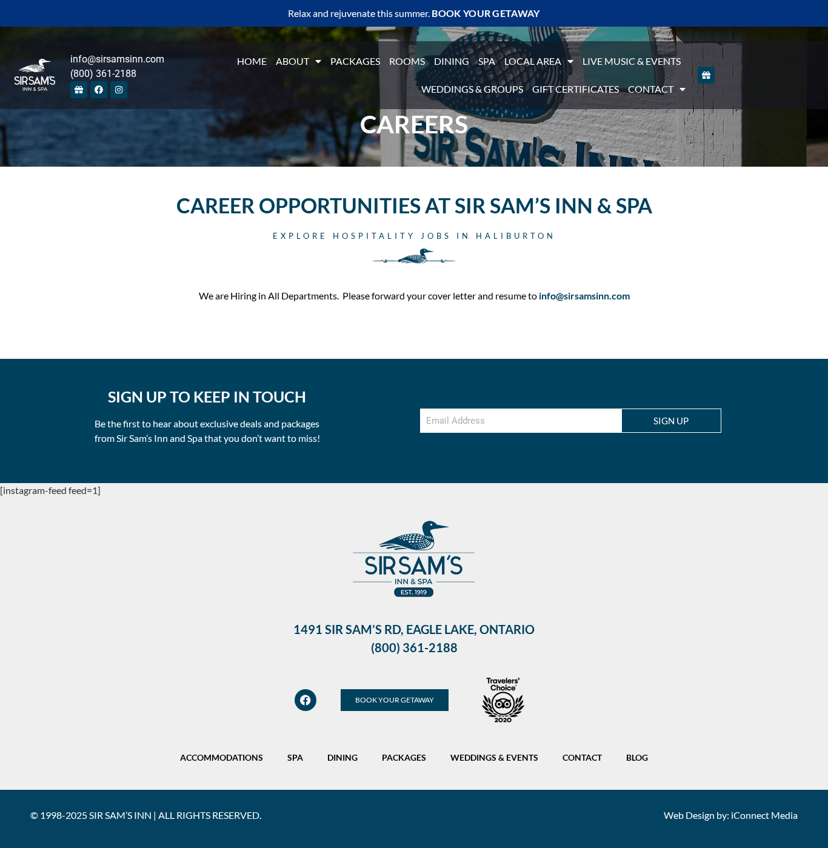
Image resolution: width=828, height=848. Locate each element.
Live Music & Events (632, 61)
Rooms (407, 61)
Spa (486, 61)
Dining (451, 61)
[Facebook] (98, 89)
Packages (355, 61)
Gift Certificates (575, 89)
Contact (650, 89)
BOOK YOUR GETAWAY (485, 13)
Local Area (532, 61)
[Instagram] (118, 89)
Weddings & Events (494, 757)
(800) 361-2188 (103, 73)
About (292, 61)
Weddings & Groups (472, 89)
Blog (637, 757)
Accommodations (221, 757)
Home (252, 61)
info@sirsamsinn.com (117, 59)
